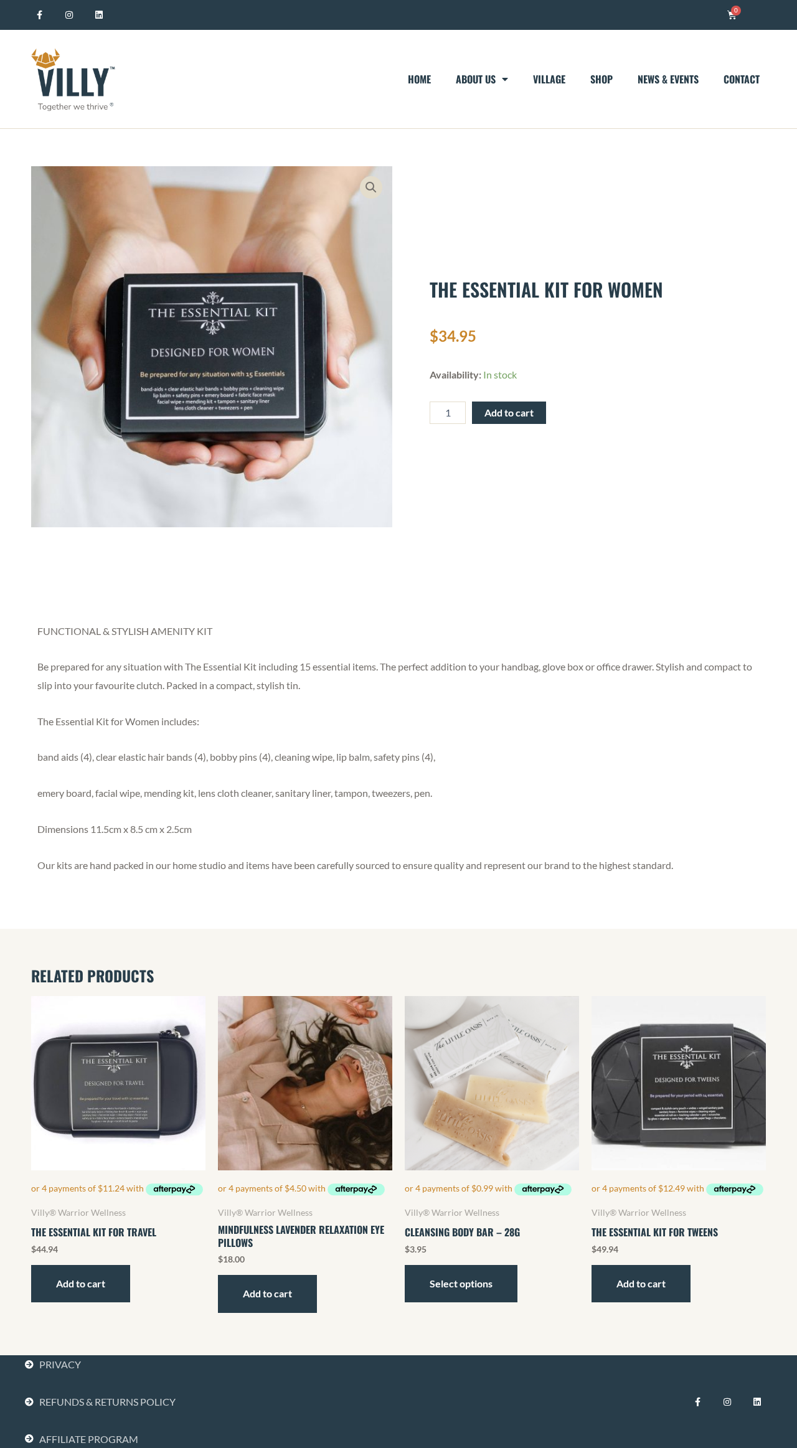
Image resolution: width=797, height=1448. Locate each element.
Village (549, 79)
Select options (461, 1283)
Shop (601, 79)
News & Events (668, 79)
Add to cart (509, 412)
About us (476, 79)
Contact (742, 79)
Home (419, 79)
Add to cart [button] (80, 1283)
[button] (371, 187)
